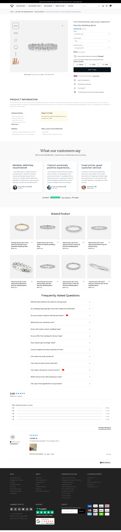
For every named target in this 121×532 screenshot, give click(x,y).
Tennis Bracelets (15, 489)
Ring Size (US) (78, 45)
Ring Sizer (90, 484)
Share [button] (52, 454)
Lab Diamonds (20, 6)
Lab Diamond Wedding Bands (24, 11)
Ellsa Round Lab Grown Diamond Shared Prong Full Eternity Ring (97, 244)
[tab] (105, 428)
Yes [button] (45, 454)
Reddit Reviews (41, 486)
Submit (81, 511)
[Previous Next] (22, 228)
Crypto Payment (67, 482)
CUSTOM (70, 6)
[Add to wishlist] (32, 242)
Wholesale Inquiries (42, 491)
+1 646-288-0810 (77, 1)
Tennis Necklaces (16, 491)
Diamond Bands (39, 11)
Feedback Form (92, 486)
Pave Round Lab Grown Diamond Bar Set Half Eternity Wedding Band (44, 283)
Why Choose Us (41, 480)
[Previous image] (40, 70)
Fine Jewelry (48, 6)
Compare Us (40, 482)
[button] (33, 447)
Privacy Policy (66, 495)
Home (12, 11)
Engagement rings (35, 6)
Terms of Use (66, 498)
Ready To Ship (60, 6)
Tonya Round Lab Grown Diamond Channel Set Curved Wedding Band (98, 283)
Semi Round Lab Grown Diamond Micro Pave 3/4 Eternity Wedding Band (71, 283)
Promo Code (66, 493)
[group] (19, 393)
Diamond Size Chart (94, 482)
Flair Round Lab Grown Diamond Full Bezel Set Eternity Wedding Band (18, 283)
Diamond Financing (68, 478)
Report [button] (48, 454)
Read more (14, 124)
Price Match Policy (68, 489)
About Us (39, 478)
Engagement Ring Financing (71, 480)
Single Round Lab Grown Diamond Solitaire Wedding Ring (46, 244)
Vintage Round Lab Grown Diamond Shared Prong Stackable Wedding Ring (20, 244)
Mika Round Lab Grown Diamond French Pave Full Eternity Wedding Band (71, 244)
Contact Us (91, 478)
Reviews (38, 489)
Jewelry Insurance (68, 491)
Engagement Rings (16, 480)
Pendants (13, 493)
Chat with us (36, 74)
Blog (37, 484)
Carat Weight (77, 38)
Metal (75, 31)
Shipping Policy (67, 484)
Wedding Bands (15, 484)
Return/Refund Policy (69, 486)
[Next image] (45, 70)
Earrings (12, 486)
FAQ (88, 480)
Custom (12, 482)
